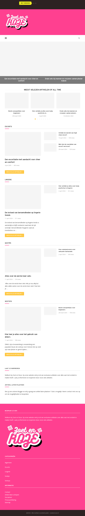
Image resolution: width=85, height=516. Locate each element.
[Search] (79, 38)
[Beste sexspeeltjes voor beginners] (17, 100)
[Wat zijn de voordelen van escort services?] (50, 147)
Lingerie (7, 472)
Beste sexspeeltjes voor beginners (67, 309)
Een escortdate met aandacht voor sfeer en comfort (21, 80)
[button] (34, 3)
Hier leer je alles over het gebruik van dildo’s (21, 335)
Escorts (7, 467)
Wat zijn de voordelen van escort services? (67, 145)
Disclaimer (8, 497)
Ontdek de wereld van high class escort (68, 134)
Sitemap (7, 502)
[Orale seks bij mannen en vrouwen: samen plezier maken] (63, 63)
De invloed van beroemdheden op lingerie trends (22, 214)
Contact (7, 492)
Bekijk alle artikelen (13, 172)
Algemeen (8, 463)
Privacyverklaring (10, 500)
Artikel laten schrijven (12, 495)
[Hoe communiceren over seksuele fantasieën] (50, 253)
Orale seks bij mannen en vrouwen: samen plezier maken (64, 80)
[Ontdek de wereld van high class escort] (50, 136)
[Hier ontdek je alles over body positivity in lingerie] (42, 100)
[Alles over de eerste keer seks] (23, 260)
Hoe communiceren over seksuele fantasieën (67, 250)
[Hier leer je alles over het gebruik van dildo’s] (23, 319)
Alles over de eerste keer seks (18, 276)
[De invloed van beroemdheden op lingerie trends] (23, 197)
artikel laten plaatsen (43, 391)
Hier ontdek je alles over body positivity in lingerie (69, 187)
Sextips (7, 476)
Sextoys (7, 481)
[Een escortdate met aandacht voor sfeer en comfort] (21, 63)
